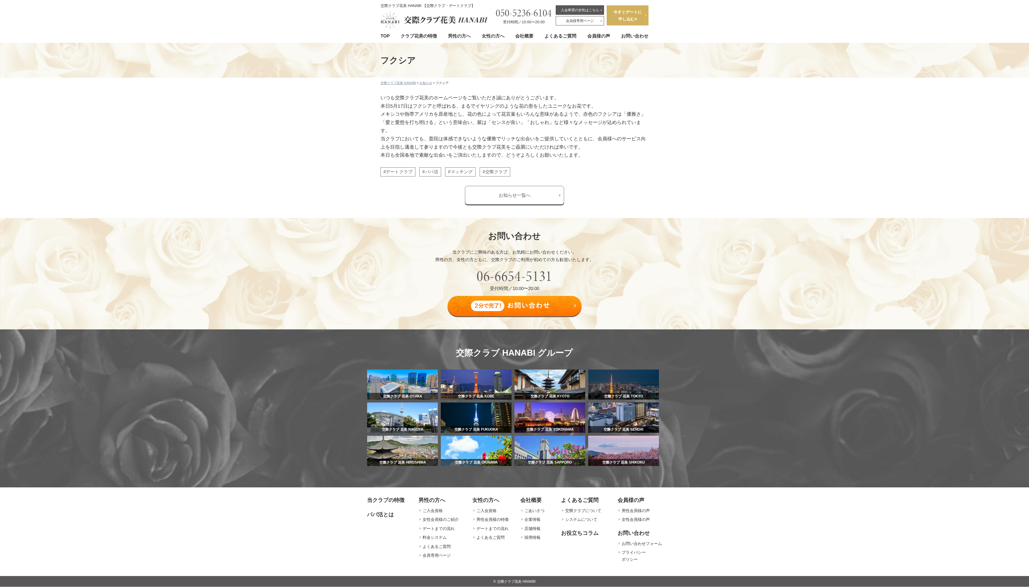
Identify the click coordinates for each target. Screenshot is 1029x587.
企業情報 (532, 519)
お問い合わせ (634, 36)
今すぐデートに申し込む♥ (628, 15)
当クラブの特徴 (386, 500)
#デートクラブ (397, 172)
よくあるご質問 (560, 36)
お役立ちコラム (580, 533)
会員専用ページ (437, 555)
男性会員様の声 (636, 510)
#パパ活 (430, 172)
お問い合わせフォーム (642, 543)
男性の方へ (459, 36)
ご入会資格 (433, 510)
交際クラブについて (583, 510)
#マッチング (460, 172)
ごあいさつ (534, 510)
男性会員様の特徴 (492, 519)
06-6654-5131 (514, 276)
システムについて (581, 519)
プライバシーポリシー (634, 556)
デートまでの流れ (439, 528)
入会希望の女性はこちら (580, 10)
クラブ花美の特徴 (419, 36)
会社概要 (524, 36)
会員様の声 (598, 36)
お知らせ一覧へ (515, 195)
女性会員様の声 (636, 519)
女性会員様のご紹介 (441, 519)
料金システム (435, 537)
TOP (385, 36)
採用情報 (532, 537)
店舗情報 (532, 528)
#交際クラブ (495, 172)
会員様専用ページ (580, 21)
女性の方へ (493, 36)
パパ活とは (380, 514)
